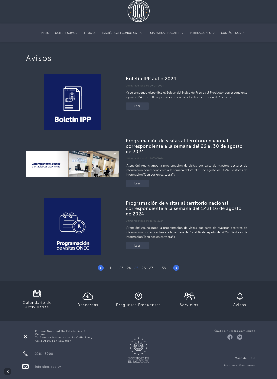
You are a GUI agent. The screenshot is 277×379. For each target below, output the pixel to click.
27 (151, 268)
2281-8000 (44, 354)
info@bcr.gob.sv (48, 366)
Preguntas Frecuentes (239, 365)
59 (164, 268)
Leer (137, 106)
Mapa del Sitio (245, 358)
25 (136, 268)
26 (144, 268)
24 (129, 268)
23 (121, 268)
